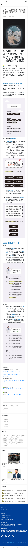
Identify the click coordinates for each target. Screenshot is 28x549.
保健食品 (17, 405)
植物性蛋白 (5, 445)
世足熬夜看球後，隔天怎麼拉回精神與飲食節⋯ (14, 501)
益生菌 (23, 435)
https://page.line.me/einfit (14, 394)
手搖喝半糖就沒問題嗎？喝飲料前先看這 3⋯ (14, 498)
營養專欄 (6, 419)
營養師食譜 (5, 440)
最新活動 (6, 427)
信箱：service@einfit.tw (7, 519)
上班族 (9, 442)
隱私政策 (7, 509)
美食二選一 (11, 440)
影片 (20, 438)
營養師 (11, 405)
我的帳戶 (11, 509)
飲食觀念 (6, 408)
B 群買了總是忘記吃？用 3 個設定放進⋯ (13, 496)
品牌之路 (6, 422)
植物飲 (18, 442)
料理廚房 (19, 435)
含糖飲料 (13, 442)
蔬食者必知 (15, 438)
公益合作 (6, 424)
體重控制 (9, 438)
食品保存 (21, 440)
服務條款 (16, 509)
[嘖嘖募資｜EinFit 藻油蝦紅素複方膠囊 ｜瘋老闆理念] (14, 473)
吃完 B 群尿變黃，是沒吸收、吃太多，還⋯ (13, 493)
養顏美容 (4, 438)
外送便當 (4, 442)
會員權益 (3, 509)
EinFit (16, 440)
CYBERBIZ (14, 544)
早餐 (22, 442)
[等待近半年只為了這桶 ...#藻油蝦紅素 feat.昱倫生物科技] (14, 458)
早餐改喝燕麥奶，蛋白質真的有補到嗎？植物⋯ (14, 490)
